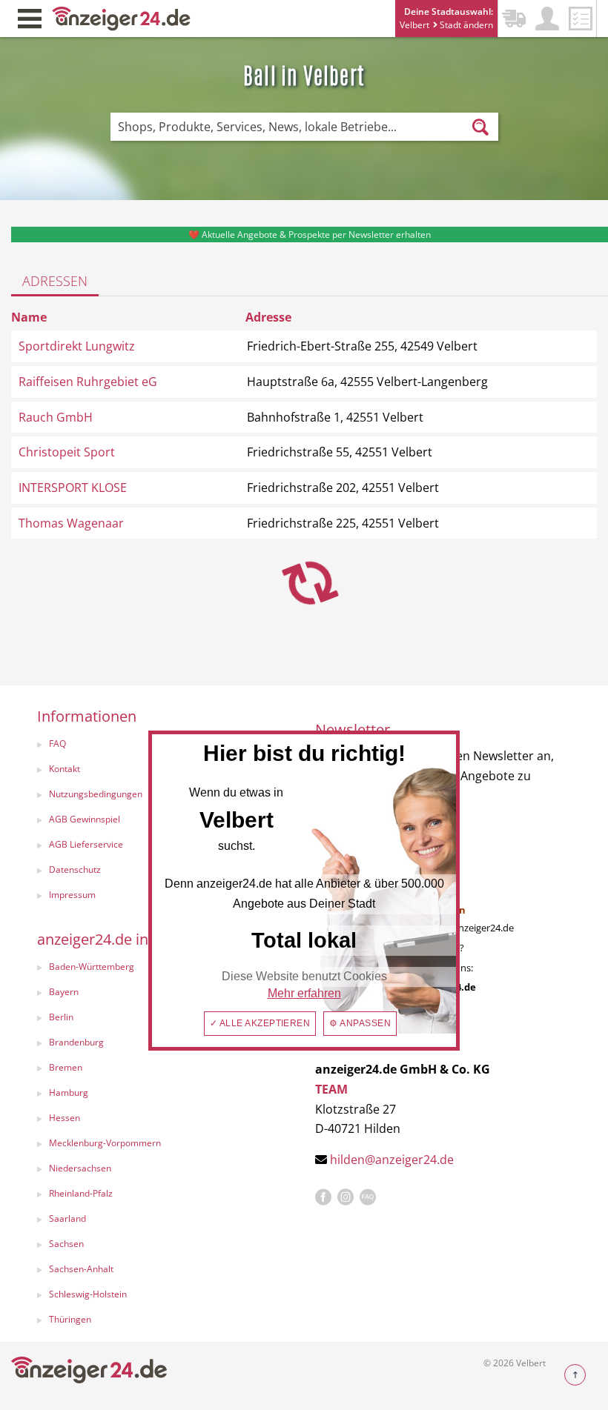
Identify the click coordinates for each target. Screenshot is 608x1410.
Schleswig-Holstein (88, 1294)
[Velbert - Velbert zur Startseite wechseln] (121, 17)
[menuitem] (161, 1069)
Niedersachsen (80, 1168)
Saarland (67, 1218)
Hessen (64, 1117)
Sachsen (66, 1243)
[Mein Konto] (547, 18)
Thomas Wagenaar (71, 523)
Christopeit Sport (67, 452)
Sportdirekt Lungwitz (77, 346)
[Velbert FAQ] (368, 1197)
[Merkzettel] (580, 18)
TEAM (331, 1089)
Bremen (65, 1067)
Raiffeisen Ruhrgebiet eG (88, 381)
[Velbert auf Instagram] (345, 1197)
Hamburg (68, 1092)
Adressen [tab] (54, 281)
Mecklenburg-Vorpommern (105, 1143)
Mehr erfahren (304, 993)
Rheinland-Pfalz (81, 1193)
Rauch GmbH (56, 417)
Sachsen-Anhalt (81, 1269)
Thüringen (70, 1319)
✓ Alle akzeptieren (260, 1023)
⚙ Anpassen (360, 1023)
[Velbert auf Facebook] (323, 1197)
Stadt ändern (465, 25)
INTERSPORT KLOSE (73, 487)
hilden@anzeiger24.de (392, 1159)
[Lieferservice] (513, 18)
